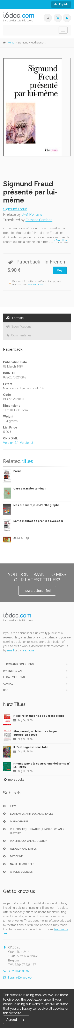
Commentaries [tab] (21, 335)
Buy (59, 270)
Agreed (11, 1020)
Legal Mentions (14, 677)
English (63, 4)
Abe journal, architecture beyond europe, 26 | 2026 (36, 733)
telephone (28, 650)
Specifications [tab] (20, 326)
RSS (5, 690)
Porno (17, 471)
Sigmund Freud (15, 209)
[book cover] (37, 107)
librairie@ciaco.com (21, 977)
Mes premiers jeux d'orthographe (36, 505)
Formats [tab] (17, 318)
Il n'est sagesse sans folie (31, 747)
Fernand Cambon (38, 220)
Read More (61, 240)
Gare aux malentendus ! (29, 488)
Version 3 (26, 443)
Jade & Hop (21, 538)
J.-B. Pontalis (32, 214)
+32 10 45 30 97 (18, 971)
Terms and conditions (18, 664)
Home (11, 42)
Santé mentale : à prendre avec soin (38, 520)
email (10, 650)
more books (16, 779)
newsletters (33, 590)
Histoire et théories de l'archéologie (39, 715)
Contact (9, 683)
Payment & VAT (36, 284)
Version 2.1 (10, 443)
